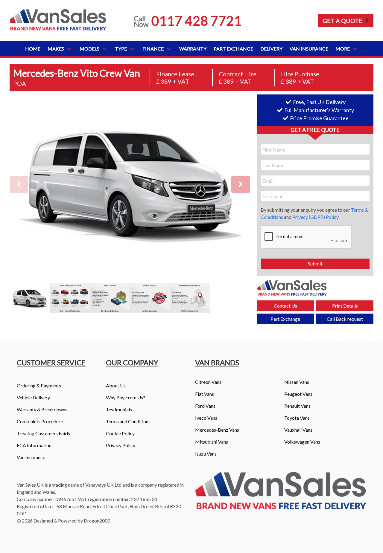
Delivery (271, 48)
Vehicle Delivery (33, 397)
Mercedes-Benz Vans (217, 430)
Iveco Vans (206, 418)
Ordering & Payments (39, 385)
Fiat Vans (204, 394)
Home (32, 48)
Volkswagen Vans (302, 441)
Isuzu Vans (206, 453)
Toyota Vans (297, 418)
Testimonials (119, 409)
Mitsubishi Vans (211, 441)
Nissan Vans (296, 382)
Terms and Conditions (128, 421)
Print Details (345, 305)
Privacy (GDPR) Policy (315, 217)
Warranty (192, 48)
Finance (153, 48)
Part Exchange (233, 48)
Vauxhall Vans (298, 430)
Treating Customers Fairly (43, 433)
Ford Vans (205, 406)
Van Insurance (309, 48)
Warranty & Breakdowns (42, 409)
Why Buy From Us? (125, 397)
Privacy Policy (120, 445)
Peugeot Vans (298, 394)
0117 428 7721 (196, 20)
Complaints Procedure (40, 421)
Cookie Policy (120, 433)
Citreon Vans (208, 382)
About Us (116, 385)
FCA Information (34, 445)
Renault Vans (297, 406)
